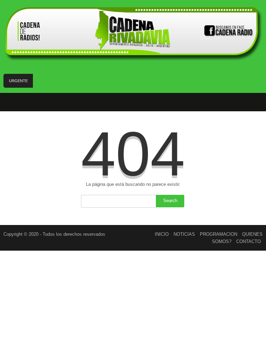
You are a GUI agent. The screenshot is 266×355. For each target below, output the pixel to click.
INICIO (162, 234)
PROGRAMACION (218, 234)
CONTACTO (248, 241)
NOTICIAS (184, 234)
